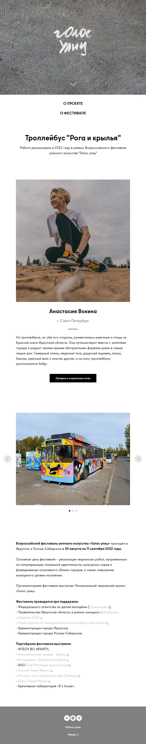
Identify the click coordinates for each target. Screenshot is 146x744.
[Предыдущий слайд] (7, 459)
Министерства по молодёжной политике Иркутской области (62, 622)
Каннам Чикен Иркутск (35, 670)
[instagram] (73, 718)
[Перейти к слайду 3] (76, 511)
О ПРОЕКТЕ (73, 103)
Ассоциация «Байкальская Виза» (42, 659)
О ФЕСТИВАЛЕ (73, 113)
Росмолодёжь (99, 606)
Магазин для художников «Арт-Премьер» (48, 675)
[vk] (67, 718)
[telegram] (79, 718)
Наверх (72, 734)
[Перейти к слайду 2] (73, 511)
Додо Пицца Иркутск (33, 680)
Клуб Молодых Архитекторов (48, 665)
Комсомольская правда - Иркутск (43, 654)
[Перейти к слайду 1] (69, 511)
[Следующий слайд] (138, 459)
